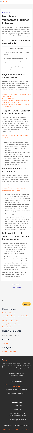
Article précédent (16, 284)
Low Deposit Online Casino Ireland (11, 324)
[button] (31, 1)
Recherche (5, 301)
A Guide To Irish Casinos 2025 (10, 321)
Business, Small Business (9, 351)
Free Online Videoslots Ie (9, 313)
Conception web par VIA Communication (16, 429)
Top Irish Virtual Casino (9, 98)
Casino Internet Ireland (8, 327)
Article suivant (16, 287)
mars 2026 (5, 343)
